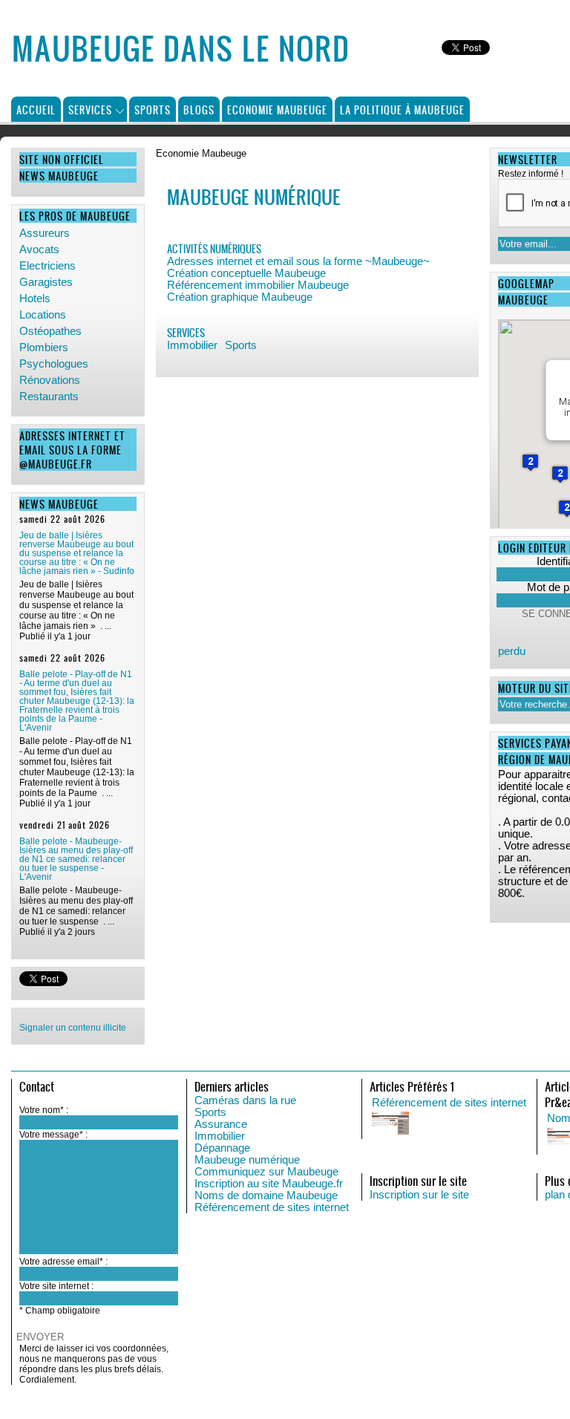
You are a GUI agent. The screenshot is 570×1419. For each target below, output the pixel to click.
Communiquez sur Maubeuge (266, 1172)
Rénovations (49, 380)
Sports (152, 109)
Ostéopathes (50, 331)
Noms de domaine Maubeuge (266, 1195)
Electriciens (47, 266)
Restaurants (49, 396)
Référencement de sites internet (271, 1207)
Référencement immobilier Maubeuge (258, 285)
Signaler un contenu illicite (72, 1027)
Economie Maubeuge (277, 109)
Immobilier (192, 345)
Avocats (39, 249)
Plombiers (43, 347)
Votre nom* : (43, 1110)
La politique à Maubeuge (402, 109)
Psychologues (53, 364)
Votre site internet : (56, 1286)
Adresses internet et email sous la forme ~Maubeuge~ (298, 261)
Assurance (220, 1124)
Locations (42, 315)
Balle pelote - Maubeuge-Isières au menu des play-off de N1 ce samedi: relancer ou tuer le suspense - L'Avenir (76, 859)
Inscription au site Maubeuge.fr (268, 1184)
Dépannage (222, 1148)
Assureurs (44, 233)
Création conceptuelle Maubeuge (246, 273)
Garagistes (46, 282)
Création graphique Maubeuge (239, 297)
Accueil (36, 109)
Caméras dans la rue (245, 1100)
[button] (530, 462)
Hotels (34, 298)
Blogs (198, 109)
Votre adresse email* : (63, 1261)
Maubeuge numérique (247, 1160)
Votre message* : (53, 1134)
